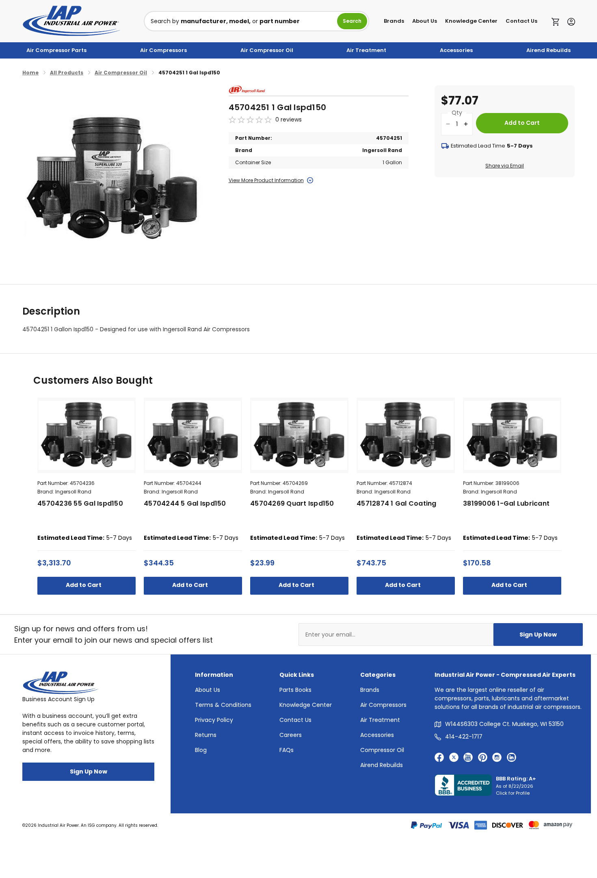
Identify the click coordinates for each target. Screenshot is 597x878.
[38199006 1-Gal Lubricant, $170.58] (512, 435)
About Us (424, 21)
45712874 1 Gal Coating (397, 503)
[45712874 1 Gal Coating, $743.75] (406, 435)
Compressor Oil (382, 750)
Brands (394, 21)
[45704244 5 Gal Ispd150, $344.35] (193, 435)
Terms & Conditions (223, 705)
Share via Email (504, 165)
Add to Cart (84, 585)
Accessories (456, 50)
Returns (205, 735)
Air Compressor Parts (56, 50)
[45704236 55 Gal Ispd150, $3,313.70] (86, 435)
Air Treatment (366, 50)
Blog (201, 750)
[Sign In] (569, 21)
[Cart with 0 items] (557, 21)
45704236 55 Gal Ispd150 (80, 503)
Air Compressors (163, 50)
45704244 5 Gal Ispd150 (185, 503)
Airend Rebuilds (548, 50)
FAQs (286, 750)
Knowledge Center (471, 21)
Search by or (225, 21)
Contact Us (521, 21)
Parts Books (295, 690)
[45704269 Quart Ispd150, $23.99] (299, 435)
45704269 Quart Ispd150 (292, 503)
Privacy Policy (214, 720)
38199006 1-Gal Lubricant (506, 503)
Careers (290, 735)
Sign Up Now (538, 634)
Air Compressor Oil (266, 50)
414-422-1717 (463, 736)
